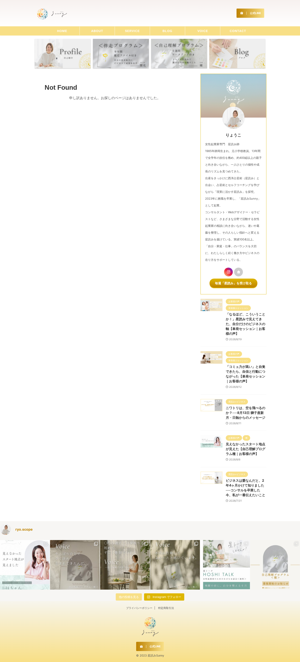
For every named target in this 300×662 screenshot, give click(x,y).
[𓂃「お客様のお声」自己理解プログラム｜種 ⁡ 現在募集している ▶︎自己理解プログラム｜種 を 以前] (175, 565)
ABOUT (97, 31)
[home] (238, 272)
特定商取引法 (166, 608)
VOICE (202, 31)
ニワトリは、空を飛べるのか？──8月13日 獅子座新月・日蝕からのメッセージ (245, 413)
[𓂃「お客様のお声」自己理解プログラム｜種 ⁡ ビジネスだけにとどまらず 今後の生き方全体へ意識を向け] (75, 565)
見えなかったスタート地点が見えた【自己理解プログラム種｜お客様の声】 (245, 449)
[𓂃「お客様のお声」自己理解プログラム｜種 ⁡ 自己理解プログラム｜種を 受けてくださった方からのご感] (125, 565)
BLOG (167, 31)
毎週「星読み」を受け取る (233, 283)
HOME (62, 31)
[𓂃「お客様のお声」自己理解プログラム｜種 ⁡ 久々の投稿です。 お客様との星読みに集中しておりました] (25, 565)
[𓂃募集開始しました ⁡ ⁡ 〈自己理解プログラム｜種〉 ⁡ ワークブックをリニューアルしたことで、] (275, 565)
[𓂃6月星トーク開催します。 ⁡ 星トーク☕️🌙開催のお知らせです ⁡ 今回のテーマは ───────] (225, 565)
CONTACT (238, 31)
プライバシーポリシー (139, 608)
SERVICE (132, 31)
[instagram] (228, 272)
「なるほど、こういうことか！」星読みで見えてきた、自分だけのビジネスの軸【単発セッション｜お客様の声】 (245, 324)
